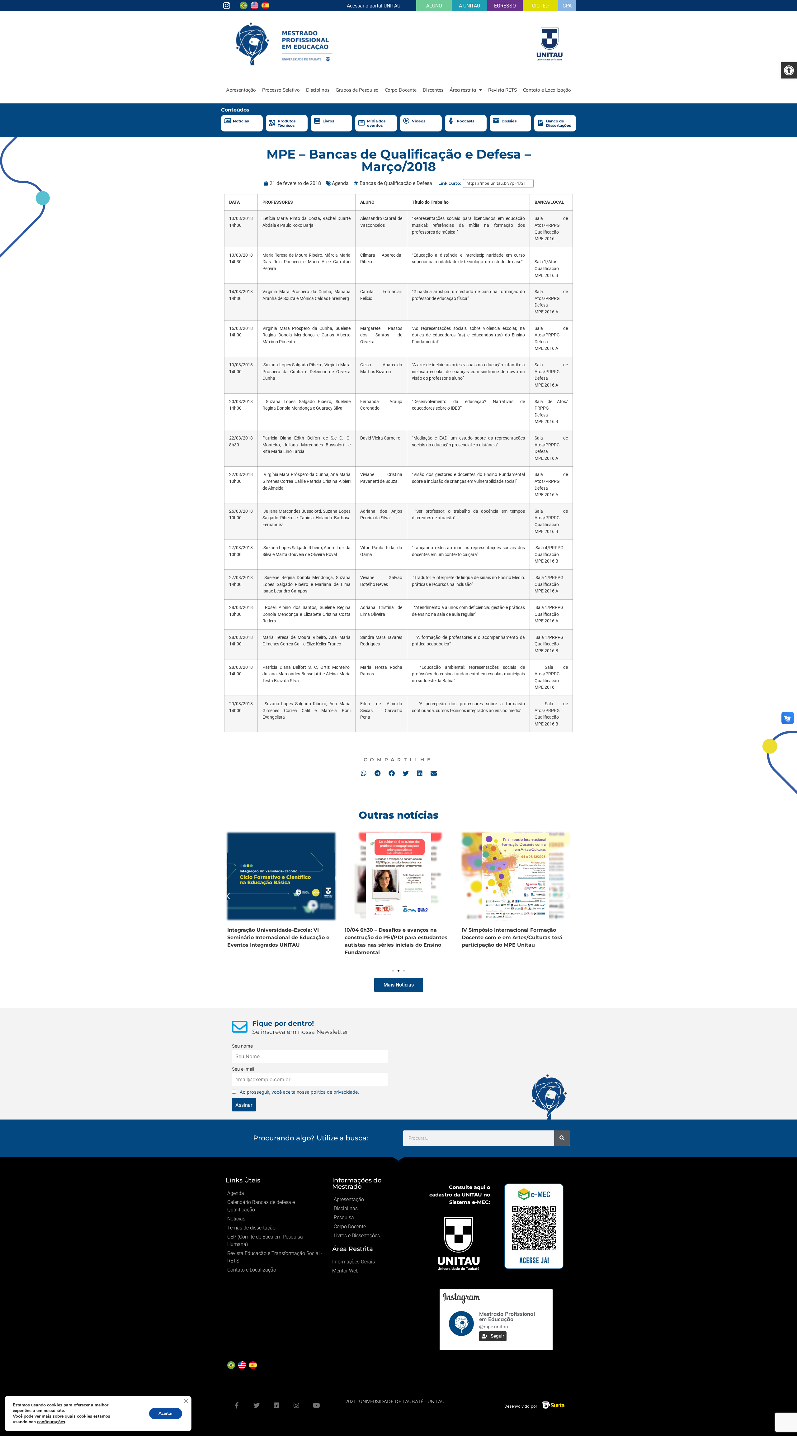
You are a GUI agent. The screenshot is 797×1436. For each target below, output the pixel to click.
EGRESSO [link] (505, 6)
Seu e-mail (243, 1069)
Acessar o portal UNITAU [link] (373, 6)
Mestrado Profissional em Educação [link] (507, 1316)
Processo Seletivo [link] (281, 90)
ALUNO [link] (434, 6)
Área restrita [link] (463, 90)
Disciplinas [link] (317, 90)
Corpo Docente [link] (401, 90)
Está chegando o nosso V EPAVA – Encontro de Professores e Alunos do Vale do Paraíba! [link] (275, 937)
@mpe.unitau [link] (493, 1326)
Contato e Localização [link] (547, 90)
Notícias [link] (241, 121)
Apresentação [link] (241, 90)
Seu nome (242, 1045)
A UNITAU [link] (469, 6)
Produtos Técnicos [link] (286, 123)
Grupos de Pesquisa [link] (357, 90)
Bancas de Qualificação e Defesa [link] (396, 183)
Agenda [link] (340, 183)
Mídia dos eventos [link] (376, 123)
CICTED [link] (540, 6)
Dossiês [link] (509, 121)
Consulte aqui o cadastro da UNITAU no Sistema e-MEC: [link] (459, 1194)
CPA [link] (567, 6)
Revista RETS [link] (502, 90)
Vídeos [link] (418, 121)
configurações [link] (51, 1422)
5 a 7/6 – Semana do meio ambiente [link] (391, 930)
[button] (363, 773)
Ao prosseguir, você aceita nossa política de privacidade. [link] (299, 1092)
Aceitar (165, 1413)
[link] (789, 70)
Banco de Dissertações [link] (558, 123)
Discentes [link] (433, 90)
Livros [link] (328, 121)
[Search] (562, 1138)
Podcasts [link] (465, 121)
